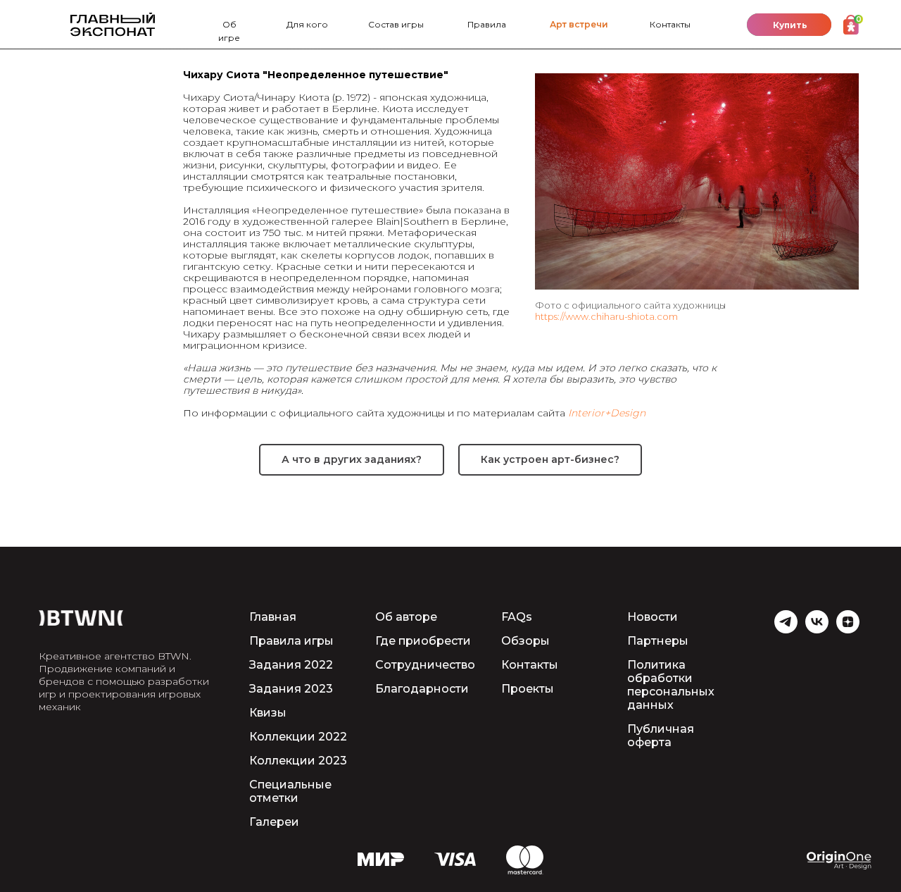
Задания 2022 (291, 664)
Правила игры (291, 641)
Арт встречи (579, 24)
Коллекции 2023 (298, 760)
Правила (486, 24)
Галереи (274, 822)
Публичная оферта (660, 735)
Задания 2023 (291, 688)
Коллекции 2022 (298, 736)
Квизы (267, 712)
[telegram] (786, 630)
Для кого (307, 24)
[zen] (847, 630)
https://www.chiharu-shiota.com (606, 316)
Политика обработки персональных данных (670, 685)
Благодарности (422, 688)
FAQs (516, 617)
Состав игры (396, 24)
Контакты (670, 24)
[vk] (816, 630)
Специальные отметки (290, 791)
